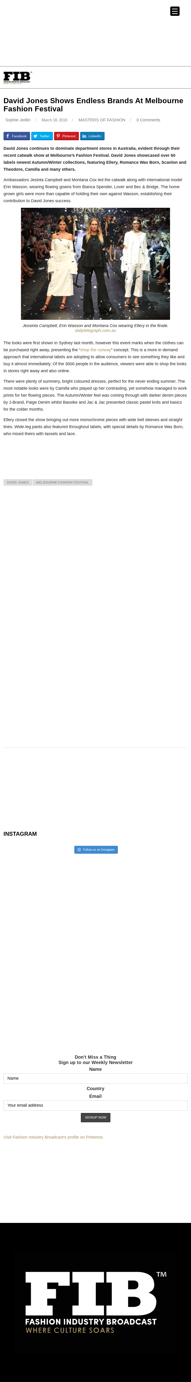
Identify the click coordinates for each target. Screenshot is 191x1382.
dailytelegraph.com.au (95, 330)
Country (95, 1088)
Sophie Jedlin (18, 120)
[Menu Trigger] (175, 11)
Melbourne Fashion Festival (62, 482)
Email (95, 1096)
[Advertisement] (95, 32)
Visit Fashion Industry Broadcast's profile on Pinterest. (53, 1137)
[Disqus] (95, 557)
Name (95, 1069)
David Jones (18, 482)
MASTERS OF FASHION (101, 120)
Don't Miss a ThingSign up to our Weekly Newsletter (95, 1059)
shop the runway (95, 350)
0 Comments (148, 120)
